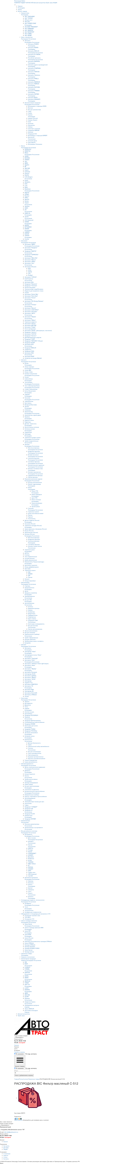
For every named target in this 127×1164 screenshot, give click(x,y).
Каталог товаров (22, 11)
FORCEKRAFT (32, 853)
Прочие (30, 577)
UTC (29, 273)
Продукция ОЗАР (33, 621)
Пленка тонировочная (31, 760)
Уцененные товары (26, 954)
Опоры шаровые (32, 367)
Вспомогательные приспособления (35, 792)
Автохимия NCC (29, 345)
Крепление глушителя (31, 565)
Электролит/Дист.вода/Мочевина (34, 289)
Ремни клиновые (36, 500)
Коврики (28, 709)
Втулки (28, 364)
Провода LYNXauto (30, 945)
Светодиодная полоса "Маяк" (33, 656)
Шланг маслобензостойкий (35, 513)
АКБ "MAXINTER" (29, 32)
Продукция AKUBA (30, 724)
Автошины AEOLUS (35, 51)
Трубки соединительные (31, 442)
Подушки (28, 395)
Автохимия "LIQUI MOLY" (32, 310)
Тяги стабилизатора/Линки (32, 386)
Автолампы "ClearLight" (31, 658)
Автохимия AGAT (29, 356)
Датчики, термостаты (30, 424)
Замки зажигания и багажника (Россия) (36, 529)
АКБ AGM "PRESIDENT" (31, 27)
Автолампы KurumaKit (31, 693)
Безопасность (28, 740)
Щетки (26, 591)
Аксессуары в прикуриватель (36, 624)
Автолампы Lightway (30, 675)
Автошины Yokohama (34, 76)
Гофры (27, 805)
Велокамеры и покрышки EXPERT (37, 135)
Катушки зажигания (30, 639)
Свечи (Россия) (29, 939)
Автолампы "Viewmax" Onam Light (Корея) (37, 663)
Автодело (32, 842)
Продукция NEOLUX (30, 348)
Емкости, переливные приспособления (36, 796)
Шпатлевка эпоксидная (31, 1011)
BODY (28, 964)
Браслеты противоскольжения (36, 758)
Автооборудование (30, 799)
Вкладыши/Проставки (31, 405)
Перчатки (28, 718)
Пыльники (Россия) (30, 524)
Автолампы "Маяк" (30, 666)
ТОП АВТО (28, 917)
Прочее (28, 407)
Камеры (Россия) (33, 118)
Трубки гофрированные (31, 638)
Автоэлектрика (28, 583)
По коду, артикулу (31, 1054)
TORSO (27, 983)
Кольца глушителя (30, 774)
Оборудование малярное (32, 1006)
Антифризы (32, 904)
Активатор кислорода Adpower (33, 358)
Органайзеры (28, 713)
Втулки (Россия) (29, 531)
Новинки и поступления (28, 957)
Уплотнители (31, 518)
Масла (28, 146)
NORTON (28, 973)
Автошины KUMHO (33, 45)
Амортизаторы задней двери (33, 415)
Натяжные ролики (30, 429)
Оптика (27, 696)
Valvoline (27, 206)
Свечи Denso (32, 925)
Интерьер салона (29, 737)
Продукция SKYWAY (30, 819)
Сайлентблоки (29, 379)
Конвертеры (31, 612)
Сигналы (32, 749)
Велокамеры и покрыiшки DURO (37, 106)
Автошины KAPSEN (33, 95)
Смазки (27, 292)
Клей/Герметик (29, 279)
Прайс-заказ (49, 2)
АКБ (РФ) (27, 21)
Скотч (29, 891)
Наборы (30, 127)
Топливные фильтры (35, 462)
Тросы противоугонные (34, 753)
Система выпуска (29, 558)
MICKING (27, 158)
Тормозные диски (30, 550)
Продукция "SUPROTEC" (32, 255)
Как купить (6, 1146)
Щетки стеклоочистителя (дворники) (35, 768)
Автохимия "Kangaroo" (31, 248)
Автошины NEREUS (33, 84)
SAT (29, 575)
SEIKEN (30, 574)
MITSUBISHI (28, 227)
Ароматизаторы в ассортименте (34, 828)
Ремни (31, 488)
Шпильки (30, 132)
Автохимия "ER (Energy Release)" (34, 302)
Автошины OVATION (33, 72)
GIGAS (26, 156)
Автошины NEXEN (33, 48)
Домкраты (28, 771)
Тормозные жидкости (31, 322)
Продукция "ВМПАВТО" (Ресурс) (34, 341)
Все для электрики (30, 632)
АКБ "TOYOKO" (29, 18)
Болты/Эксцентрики (30, 391)
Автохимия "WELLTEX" (31, 258)
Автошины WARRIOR (34, 82)
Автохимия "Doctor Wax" (31, 294)
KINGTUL (30, 848)
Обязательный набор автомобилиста (38, 746)
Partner (30, 852)
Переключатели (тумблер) (32, 635)
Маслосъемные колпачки (32, 427)
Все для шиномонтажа (34, 109)
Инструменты (32, 835)
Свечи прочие (28, 950)
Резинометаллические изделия (33, 479)
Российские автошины (35, 58)
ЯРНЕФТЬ (27, 182)
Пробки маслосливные (31, 780)
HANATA (27, 159)
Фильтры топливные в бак (35, 469)
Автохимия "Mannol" (30, 308)
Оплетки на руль (29, 712)
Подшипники (28, 432)
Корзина (16, 1045)
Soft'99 (30, 272)
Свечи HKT (28, 932)
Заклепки (30, 881)
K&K (29, 572)
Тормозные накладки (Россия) (33, 526)
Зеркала (27, 701)
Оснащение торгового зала (32, 915)
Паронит (30, 517)
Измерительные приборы (32, 795)
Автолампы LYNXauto (31, 694)
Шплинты (31, 897)
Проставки (27, 568)
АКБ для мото (28, 20)
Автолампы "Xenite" (30, 679)
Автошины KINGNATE (34, 100)
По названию (20, 1054)
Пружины (28, 417)
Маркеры (28, 999)
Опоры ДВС (28, 370)
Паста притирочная (30, 329)
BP (25, 166)
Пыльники (32, 398)
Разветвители (32, 617)
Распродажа (21, 8)
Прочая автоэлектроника (35, 629)
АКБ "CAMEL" (28, 34)
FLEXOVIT (27, 967)
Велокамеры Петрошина (35, 144)
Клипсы (31, 885)
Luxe (26, 185)
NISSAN (28, 229)
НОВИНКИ (17, 2)
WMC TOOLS (32, 864)
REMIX (28, 978)
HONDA (28, 222)
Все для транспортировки (32, 787)
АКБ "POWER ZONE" (30, 24)
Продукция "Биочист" (31, 336)
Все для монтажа (33, 626)
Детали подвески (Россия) (32, 521)
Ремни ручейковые (37, 504)
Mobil (26, 187)
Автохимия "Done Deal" (31, 296)
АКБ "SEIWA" (28, 35)
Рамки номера (29, 784)
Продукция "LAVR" (30, 339)
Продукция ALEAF (30, 342)
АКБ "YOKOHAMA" (30, 16)
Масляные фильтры (35, 448)
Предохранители (29, 588)
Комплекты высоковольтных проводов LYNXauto (38, 941)
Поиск (24, 1075)
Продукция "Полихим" (31, 285)
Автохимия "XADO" (30, 261)
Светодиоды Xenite (30, 674)
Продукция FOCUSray (31, 731)
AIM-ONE (27, 168)
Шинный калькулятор (39, 2)
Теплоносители (29, 910)
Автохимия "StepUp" (30, 317)
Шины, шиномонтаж (28, 38)
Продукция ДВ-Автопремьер (33, 720)
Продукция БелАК (30, 814)
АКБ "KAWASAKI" (29, 28)
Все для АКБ (28, 600)
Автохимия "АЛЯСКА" (31, 277)
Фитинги (27, 579)
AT (29, 865)
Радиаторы (28, 422)
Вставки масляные (35, 455)
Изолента (30, 883)
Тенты (26, 707)
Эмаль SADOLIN (29, 1009)
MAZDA (27, 225)
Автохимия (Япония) (30, 266)
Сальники (35, 509)
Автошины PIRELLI (33, 79)
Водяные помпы (29, 420)
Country (27, 239)
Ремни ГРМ (35, 492)
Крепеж (30, 888)
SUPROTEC (28, 149)
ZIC (28, 210)
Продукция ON (29, 808)
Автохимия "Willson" (30, 320)
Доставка (6, 1147)
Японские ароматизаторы (32, 825)
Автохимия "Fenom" (30, 298)
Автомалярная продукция (31, 959)
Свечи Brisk (28, 935)
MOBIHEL (28, 990)
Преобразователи (30, 597)
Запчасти (28, 360)
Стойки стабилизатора (31, 389)
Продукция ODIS (29, 351)
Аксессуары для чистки (31, 726)
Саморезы (31, 889)
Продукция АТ (29, 811)
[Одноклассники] (19, 1118)
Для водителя (28, 703)
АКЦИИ (55, 2)
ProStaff (30, 275)
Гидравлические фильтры (35, 475)
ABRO (26, 163)
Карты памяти (32, 619)
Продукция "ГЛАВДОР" (31, 807)
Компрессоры (28, 816)
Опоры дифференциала (32, 567)
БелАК (30, 860)
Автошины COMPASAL (34, 69)
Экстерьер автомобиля (31, 733)
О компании (6, 1154)
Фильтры (32, 445)
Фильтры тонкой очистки (35, 547)
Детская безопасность (34, 743)
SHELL (26, 197)
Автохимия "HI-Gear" (30, 305)
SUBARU (27, 232)
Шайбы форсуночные (31, 560)
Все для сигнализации (34, 751)
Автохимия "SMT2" (30, 314)
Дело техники (35, 838)
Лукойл (28, 217)
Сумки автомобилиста (31, 762)
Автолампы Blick (29, 689)
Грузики (31, 115)
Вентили (30, 108)
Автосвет (28, 645)
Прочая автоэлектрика (31, 631)
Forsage (30, 850)
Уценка (20, 9)
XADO (26, 208)
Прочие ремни (36, 506)
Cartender (27, 172)
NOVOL (27, 976)
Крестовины (28, 403)
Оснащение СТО (29, 919)
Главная (16, 1079)
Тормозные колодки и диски (32, 438)
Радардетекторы (32, 615)
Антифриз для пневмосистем (33, 912)
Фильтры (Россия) (32, 535)
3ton (26, 161)
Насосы (28, 776)
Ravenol (27, 196)
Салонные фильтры (35, 459)
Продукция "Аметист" (31, 332)
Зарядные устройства (31, 593)
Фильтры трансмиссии (35, 473)
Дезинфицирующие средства (33, 337)
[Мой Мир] (21, 1118)
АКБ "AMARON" (29, 30)
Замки (30, 745)
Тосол (28, 907)
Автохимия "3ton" (29, 264)
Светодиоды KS (29, 691)
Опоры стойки (29, 372)
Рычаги (27, 377)
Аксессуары (28, 699)
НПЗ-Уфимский (29, 220)
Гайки (29, 111)
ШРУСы (27, 553)
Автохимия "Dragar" (30, 327)
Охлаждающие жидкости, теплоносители (32, 901)
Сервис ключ (31, 872)
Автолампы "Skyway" (30, 669)
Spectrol (27, 199)
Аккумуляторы (25, 14)
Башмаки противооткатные (35, 757)
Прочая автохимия (30, 287)
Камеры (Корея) (32, 120)
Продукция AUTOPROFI (31, 715)
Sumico (27, 201)
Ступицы (27, 555)
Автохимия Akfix (29, 282)
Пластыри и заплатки (34, 128)
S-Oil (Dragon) (29, 177)
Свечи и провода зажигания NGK (34, 928)
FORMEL (28, 970)
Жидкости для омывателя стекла (34, 291)
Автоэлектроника (29, 604)
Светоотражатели (33, 755)
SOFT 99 (28, 985)
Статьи (5, 1157)
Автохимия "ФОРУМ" (30, 334)
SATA (29, 870)
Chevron (27, 173)
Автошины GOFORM (34, 88)
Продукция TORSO (30, 729)
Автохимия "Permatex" (31, 311)
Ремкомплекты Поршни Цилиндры (34, 562)
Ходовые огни (28, 682)
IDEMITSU (27, 151)
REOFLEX (27, 981)
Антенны (30, 606)
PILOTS (27, 175)
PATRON (30, 867)
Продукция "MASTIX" (30, 252)
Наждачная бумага (30, 1002)
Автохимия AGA (29, 353)
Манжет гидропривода (34, 485)
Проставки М (31, 142)
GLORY (27, 996)
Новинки (20, 6)
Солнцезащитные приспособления (34, 722)
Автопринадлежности (28, 764)
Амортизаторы (32, 412)
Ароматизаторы (25, 821)
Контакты (6, 1159)
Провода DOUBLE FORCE (32, 948)
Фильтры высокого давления (36, 466)
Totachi (28, 203)
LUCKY (27, 988)
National (27, 192)
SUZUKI (27, 234)
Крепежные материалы (32, 878)
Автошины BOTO (32, 97)
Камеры (30, 610)
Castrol (27, 170)
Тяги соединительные (31, 556)
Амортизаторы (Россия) (31, 532)
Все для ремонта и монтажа (29, 832)
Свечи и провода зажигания (29, 921)
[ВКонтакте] (15, 1118)
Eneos (26, 180)
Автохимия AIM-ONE (30, 325)
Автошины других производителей (38, 65)
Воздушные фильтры (35, 452)
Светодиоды (28, 681)
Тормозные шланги (33, 512)
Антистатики (28, 803)
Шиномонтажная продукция (32, 103)
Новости (5, 1155)
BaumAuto (31, 857)
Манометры (31, 125)
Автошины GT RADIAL (34, 55)
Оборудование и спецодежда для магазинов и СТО (35, 914)
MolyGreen (32, 190)
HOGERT (30, 855)
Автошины (32, 41)
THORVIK (30, 862)
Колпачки (30, 123)
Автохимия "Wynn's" (30, 260)
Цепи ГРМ (34, 498)
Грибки (30, 113)
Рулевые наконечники (32, 374)
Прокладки (28, 435)
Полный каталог (23, 1079)
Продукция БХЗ (32, 134)
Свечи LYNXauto (29, 943)
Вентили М (32, 138)
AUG (29, 268)
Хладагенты (28, 349)
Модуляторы (31, 613)
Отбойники (28, 410)
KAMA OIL (28, 214)
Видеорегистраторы (33, 608)
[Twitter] (17, 1118)
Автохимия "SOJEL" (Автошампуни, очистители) (38, 330)
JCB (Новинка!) (32, 874)
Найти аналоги (18, 1120)
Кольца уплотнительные (35, 482)
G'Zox (29, 270)
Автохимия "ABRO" (32, 245)
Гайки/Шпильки (29, 401)
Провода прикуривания (31, 782)
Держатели (28, 705)
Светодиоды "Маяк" (30, 652)
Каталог (5, 1141)
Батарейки (28, 643)
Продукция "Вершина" (31, 284)
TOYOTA (28, 236)
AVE (26, 962)
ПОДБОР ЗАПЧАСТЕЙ (26, 2)
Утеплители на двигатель (32, 789)
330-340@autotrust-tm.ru (11, 1132)
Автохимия (28, 241)
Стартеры (27, 586)
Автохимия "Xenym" (30, 323)
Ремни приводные (37, 495)
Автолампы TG (29, 687)
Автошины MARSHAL (34, 62)
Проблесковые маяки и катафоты (34, 641)
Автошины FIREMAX (34, 91)
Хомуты (32, 894)
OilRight (27, 194)
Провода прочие (29, 952)
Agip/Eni (27, 165)
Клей (29, 122)
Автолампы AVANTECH (31, 684)
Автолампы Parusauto (31, 672)
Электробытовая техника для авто (34, 801)
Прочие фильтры (33, 477)
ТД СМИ (30, 876)
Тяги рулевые (32, 383)
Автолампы (28, 649)
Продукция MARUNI (33, 130)
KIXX (26, 184)
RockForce (31, 858)
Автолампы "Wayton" (30, 677)
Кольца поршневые (30, 581)
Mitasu (32, 153)
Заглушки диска (32, 141)
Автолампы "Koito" (32, 661)
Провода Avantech (30, 946)
